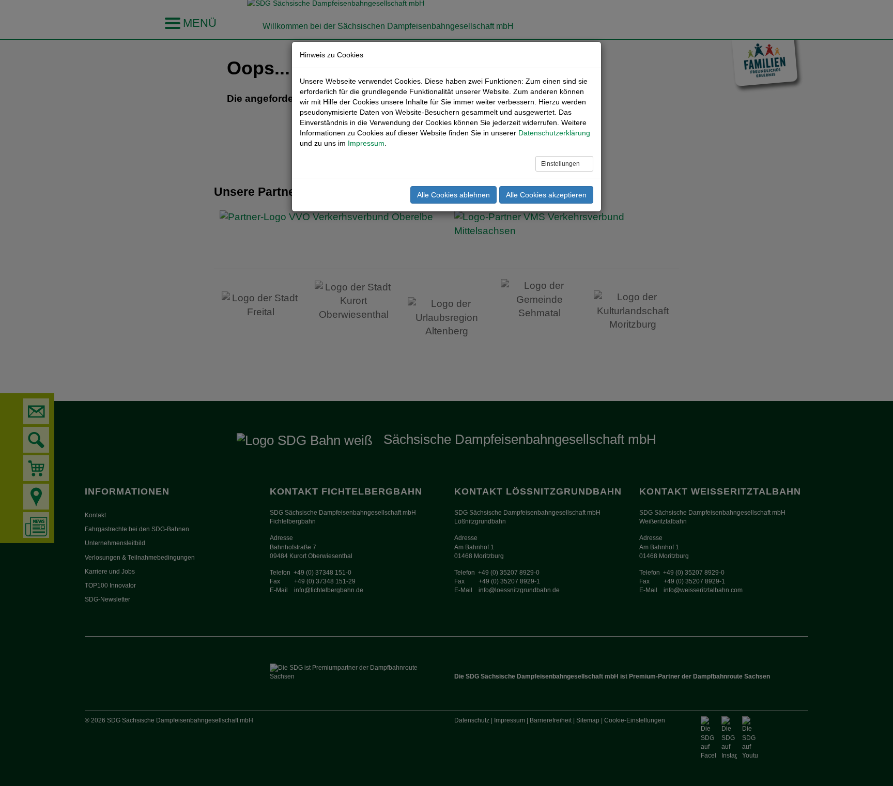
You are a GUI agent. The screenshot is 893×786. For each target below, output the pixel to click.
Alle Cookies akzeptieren (546, 195)
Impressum (366, 143)
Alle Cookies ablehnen (453, 195)
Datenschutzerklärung (554, 133)
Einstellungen (561, 163)
